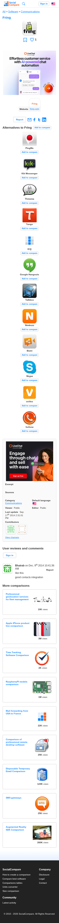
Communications (30, 11)
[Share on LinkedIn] (44, 119)
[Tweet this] (39, 119)
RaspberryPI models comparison (16, 683)
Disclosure (44, 874)
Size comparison (11, 891)
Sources (9, 492)
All (4, 11)
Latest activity (9, 902)
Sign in (44, 4)
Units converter (10, 887)
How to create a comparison (17, 874)
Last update (11, 512)
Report (19, 119)
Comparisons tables (12, 883)
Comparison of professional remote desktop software (16, 742)
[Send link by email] (29, 119)
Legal (42, 878)
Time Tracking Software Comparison (17, 653)
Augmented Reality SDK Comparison (16, 828)
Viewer (8, 508)
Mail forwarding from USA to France (17, 712)
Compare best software (14, 878)
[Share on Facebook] (34, 119)
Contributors (12, 522)
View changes (12, 537)
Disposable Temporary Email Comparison (18, 770)
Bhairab (20, 565)
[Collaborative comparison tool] (12, 4)
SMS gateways (13, 797)
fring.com (34, 109)
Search (23, 3)
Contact (43, 883)
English (53, 4)
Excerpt (9, 484)
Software (13, 11)
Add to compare (42, 127)
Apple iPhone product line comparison (17, 624)
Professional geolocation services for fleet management (17, 597)
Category (10, 500)
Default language (41, 500)
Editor (35, 508)
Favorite (25, 40)
